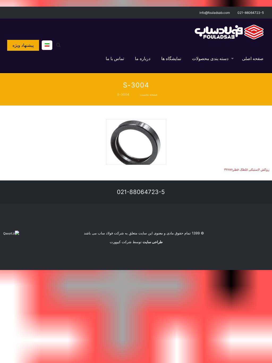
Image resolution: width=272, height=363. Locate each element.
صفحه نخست (149, 94)
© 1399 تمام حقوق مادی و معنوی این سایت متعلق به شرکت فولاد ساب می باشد (144, 233)
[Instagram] (13, 12)
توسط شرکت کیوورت (136, 242)
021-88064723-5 (250, 13)
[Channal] (6, 12)
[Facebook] (20, 12)
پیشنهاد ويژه (23, 45)
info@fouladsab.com (214, 13)
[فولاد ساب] (229, 32)
